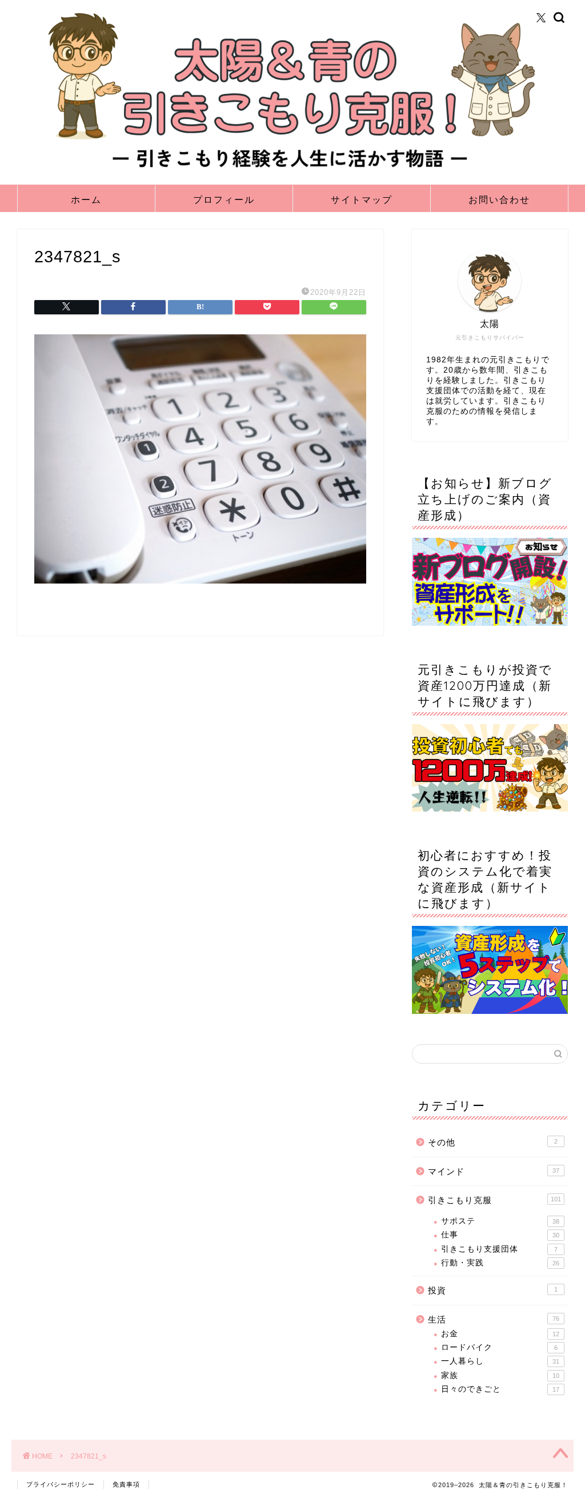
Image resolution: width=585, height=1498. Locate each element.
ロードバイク (499, 1347)
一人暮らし (500, 1361)
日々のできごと (500, 1389)
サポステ (500, 1221)
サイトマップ (361, 199)
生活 (493, 1319)
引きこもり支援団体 (499, 1249)
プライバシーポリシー (60, 1484)
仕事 (500, 1235)
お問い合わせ (499, 199)
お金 (500, 1333)
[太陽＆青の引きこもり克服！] (292, 170)
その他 (493, 1142)
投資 (493, 1290)
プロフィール (224, 199)
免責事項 (126, 1484)
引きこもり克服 (494, 1200)
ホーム (86, 199)
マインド (493, 1171)
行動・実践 (500, 1263)
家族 (500, 1375)
